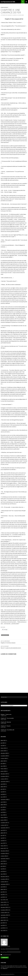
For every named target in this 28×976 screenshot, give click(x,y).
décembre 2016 (4, 850)
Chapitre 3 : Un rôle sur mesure (8, 642)
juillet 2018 (3, 804)
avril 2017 (3, 840)
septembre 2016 (4, 858)
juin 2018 (3, 807)
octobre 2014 (4, 912)
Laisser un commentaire (18, 15)
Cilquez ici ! (5, 968)
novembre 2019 (4, 776)
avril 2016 (3, 871)
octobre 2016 (4, 856)
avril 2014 (3, 928)
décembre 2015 (4, 876)
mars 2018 (3, 815)
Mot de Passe (4, 952)
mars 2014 (3, 930)
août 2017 (3, 830)
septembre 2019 (4, 781)
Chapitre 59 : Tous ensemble (7, 718)
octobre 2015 (4, 881)
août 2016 (3, 861)
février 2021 (3, 748)
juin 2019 (3, 789)
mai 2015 (3, 894)
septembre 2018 (4, 799)
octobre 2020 (4, 758)
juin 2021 (3, 743)
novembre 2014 (4, 910)
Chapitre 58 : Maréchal (6, 722)
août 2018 (3, 802)
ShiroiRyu (10, 15)
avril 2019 (3, 794)
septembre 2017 (4, 827)
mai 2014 (3, 925)
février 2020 (3, 768)
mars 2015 (3, 899)
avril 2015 (3, 897)
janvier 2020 (3, 771)
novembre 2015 (4, 879)
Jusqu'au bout (4, 7)
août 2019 (3, 784)
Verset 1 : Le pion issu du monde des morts (11, 647)
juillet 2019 (3, 786)
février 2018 (3, 817)
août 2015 (3, 886)
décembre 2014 (4, 907)
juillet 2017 (3, 832)
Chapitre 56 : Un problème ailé (7, 729)
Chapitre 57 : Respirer (6, 726)
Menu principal (26, 1)
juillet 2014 (3, 920)
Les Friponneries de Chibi (8, 1)
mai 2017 (3, 838)
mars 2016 (3, 874)
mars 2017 (3, 843)
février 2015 (3, 902)
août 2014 (3, 917)
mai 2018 (3, 809)
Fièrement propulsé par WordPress (7, 974)
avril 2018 (3, 812)
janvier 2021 (3, 750)
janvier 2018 (3, 820)
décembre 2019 (4, 773)
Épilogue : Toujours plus (6, 714)
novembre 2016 (4, 853)
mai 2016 (3, 868)
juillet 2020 (3, 761)
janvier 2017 (3, 848)
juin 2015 (3, 892)
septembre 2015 (4, 884)
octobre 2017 (4, 825)
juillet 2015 (3, 889)
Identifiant (3, 949)
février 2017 (3, 845)
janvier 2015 (3, 904)
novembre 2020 (4, 755)
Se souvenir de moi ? (6, 954)
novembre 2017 (4, 822)
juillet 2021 (3, 740)
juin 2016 (3, 866)
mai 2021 (3, 745)
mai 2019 (3, 791)
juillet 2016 (3, 863)
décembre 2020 (4, 753)
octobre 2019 (4, 779)
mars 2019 (3, 797)
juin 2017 (3, 835)
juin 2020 (3, 763)
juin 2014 (3, 922)
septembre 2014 (4, 915)
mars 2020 (3, 766)
